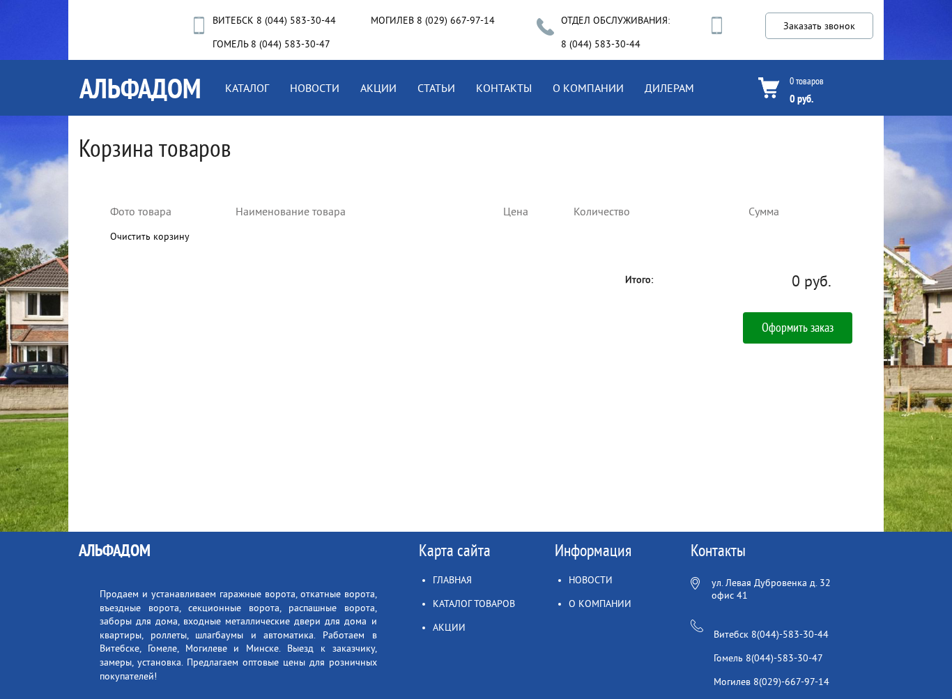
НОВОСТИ (314, 88)
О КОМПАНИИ (588, 88)
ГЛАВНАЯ (452, 580)
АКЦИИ (378, 88)
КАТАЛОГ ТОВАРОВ (474, 604)
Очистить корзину (150, 236)
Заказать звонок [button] (819, 26)
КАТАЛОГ (247, 88)
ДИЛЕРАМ (669, 88)
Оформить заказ (798, 328)
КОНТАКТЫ (504, 88)
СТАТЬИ (436, 88)
